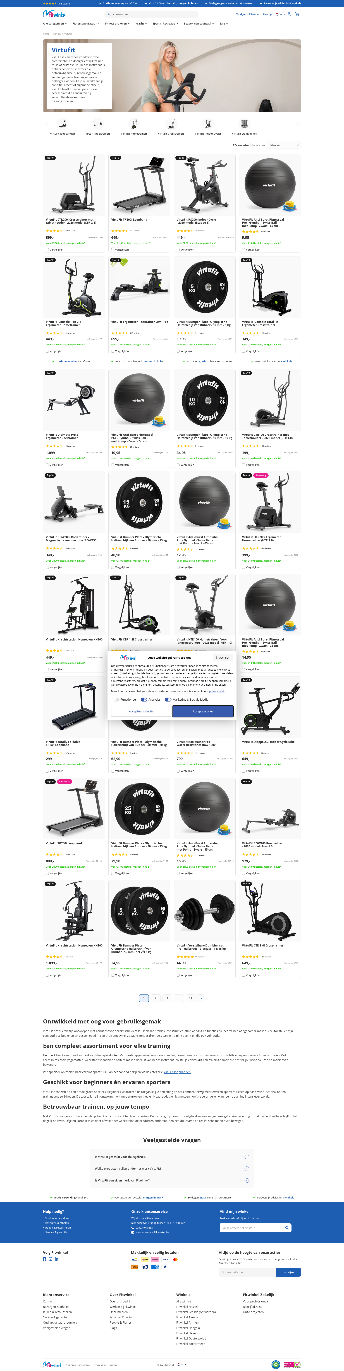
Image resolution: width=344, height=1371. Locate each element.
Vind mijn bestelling (57, 1218)
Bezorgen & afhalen (57, 1223)
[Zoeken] (287, 1227)
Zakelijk (267, 14)
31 (190, 998)
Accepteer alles (203, 711)
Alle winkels (184, 1301)
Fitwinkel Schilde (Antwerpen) (196, 1312)
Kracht (139, 23)
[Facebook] (44, 1259)
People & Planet (120, 1322)
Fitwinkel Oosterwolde (191, 1338)
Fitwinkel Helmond (188, 1333)
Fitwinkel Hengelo (188, 1328)
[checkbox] (124, 699)
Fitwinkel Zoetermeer (190, 1344)
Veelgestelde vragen (56, 1328)
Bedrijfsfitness (252, 1307)
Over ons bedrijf (120, 1301)
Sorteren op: (258, 144)
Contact (48, 1301)
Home (46, 33)
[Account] (289, 14)
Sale (222, 23)
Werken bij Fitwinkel (123, 1307)
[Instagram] (50, 1259)
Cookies (113, 1364)
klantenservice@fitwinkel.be (152, 1232)
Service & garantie (56, 1232)
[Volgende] (201, 998)
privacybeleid (217, 691)
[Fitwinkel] (52, 1365)
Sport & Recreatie (164, 23)
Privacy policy (99, 1364)
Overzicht (224, 657)
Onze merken (119, 1312)
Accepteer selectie (141, 711)
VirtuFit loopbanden (177, 1072)
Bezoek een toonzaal (197, 23)
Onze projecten (253, 1312)
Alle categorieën (53, 23)
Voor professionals (256, 1301)
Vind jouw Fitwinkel (248, 14)
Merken (57, 33)
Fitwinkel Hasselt (187, 1307)
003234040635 (144, 1227)
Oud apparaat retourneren (61, 1322)
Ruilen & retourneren (58, 1227)
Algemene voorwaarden (78, 1364)
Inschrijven (288, 1272)
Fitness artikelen (116, 23)
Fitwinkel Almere (187, 1317)
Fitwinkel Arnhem (188, 1322)
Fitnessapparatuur (85, 23)
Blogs (113, 1328)
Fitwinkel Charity (121, 1317)
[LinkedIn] (56, 1259)
